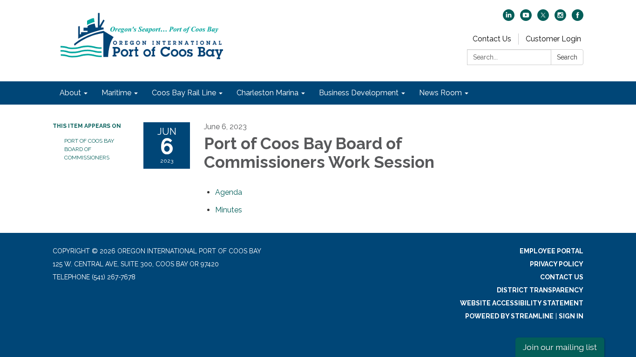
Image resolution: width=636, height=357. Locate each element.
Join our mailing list (560, 347)
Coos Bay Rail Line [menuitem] (184, 92)
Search (567, 57)
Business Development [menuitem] (359, 92)
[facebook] (577, 18)
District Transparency (540, 290)
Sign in (571, 316)
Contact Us (492, 38)
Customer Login (553, 38)
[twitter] (543, 18)
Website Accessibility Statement (521, 303)
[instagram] (560, 18)
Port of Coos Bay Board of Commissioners (89, 149)
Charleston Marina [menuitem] (267, 92)
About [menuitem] (70, 92)
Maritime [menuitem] (116, 92)
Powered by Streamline (509, 316)
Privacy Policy (556, 264)
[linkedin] (508, 18)
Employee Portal (551, 251)
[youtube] (526, 18)
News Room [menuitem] (440, 92)
